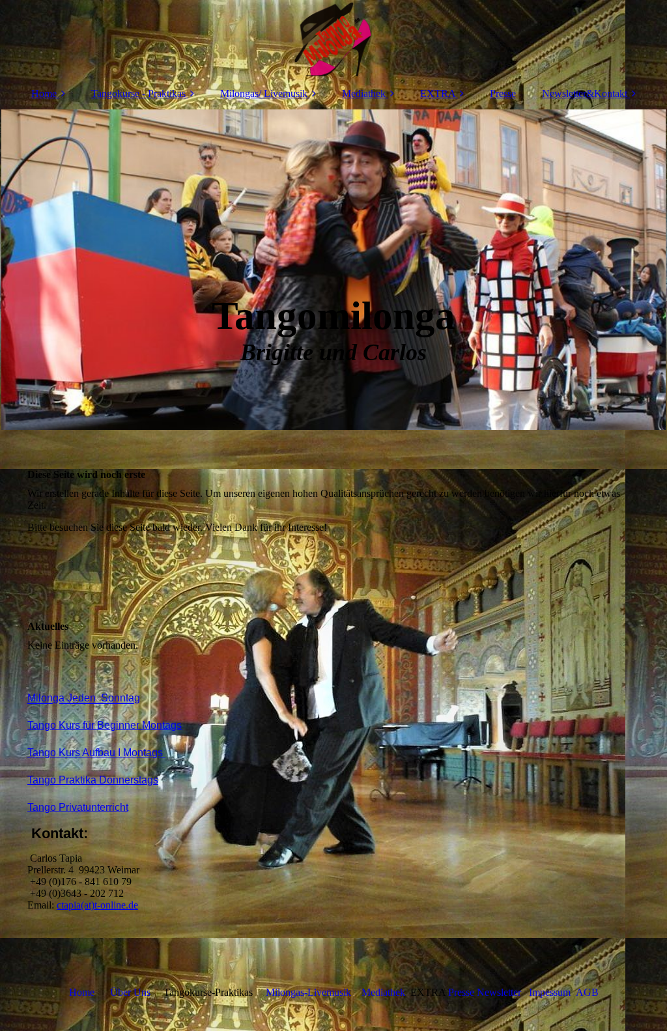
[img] (333, 39)
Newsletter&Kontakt (584, 93)
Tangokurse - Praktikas (138, 93)
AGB (587, 992)
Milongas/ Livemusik (263, 93)
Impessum (548, 992)
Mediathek (364, 93)
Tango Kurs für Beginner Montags (104, 725)
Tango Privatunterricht (77, 807)
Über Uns (130, 992)
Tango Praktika (92, 779)
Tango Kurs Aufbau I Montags (96, 752)
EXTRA (437, 93)
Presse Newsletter (484, 992)
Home (44, 93)
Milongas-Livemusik (308, 992)
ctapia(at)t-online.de (97, 905)
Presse (503, 93)
